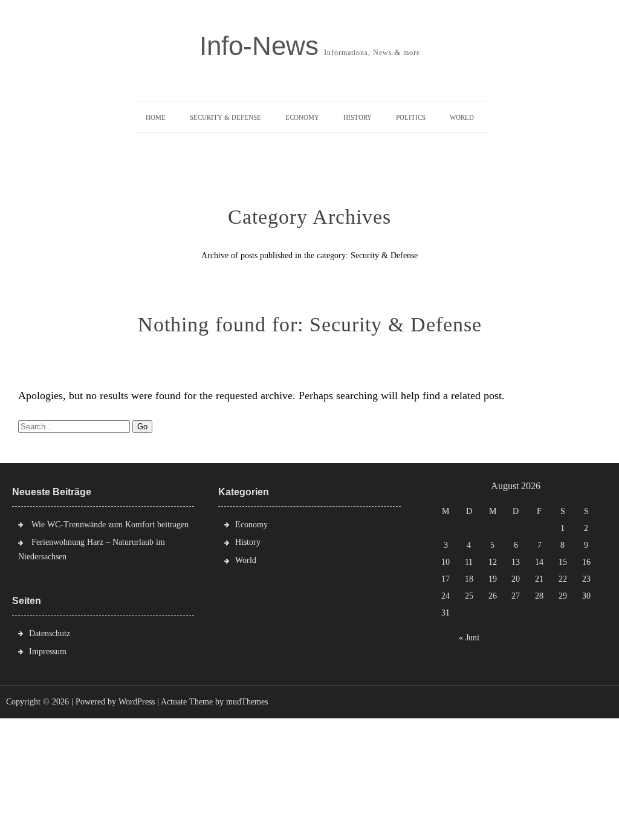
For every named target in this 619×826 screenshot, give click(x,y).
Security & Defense (225, 117)
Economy (302, 117)
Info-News (259, 46)
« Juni (469, 637)
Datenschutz (49, 633)
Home (156, 117)
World (462, 117)
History (357, 117)
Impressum (47, 651)
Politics (411, 117)
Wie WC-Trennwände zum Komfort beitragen (110, 524)
